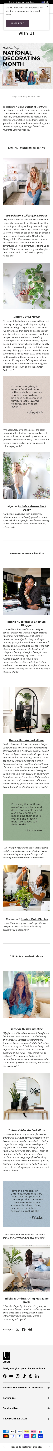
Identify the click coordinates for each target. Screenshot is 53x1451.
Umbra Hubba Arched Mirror (26, 1130)
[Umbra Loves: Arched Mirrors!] (49, 1447)
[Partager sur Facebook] (23, 1329)
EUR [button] (46, 2)
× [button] (47, 6)
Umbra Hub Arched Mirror (26, 740)
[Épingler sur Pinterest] (30, 1329)
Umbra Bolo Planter (34, 919)
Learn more (17, 23)
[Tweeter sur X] (17, 1329)
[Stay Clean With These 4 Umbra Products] (4, 1447)
